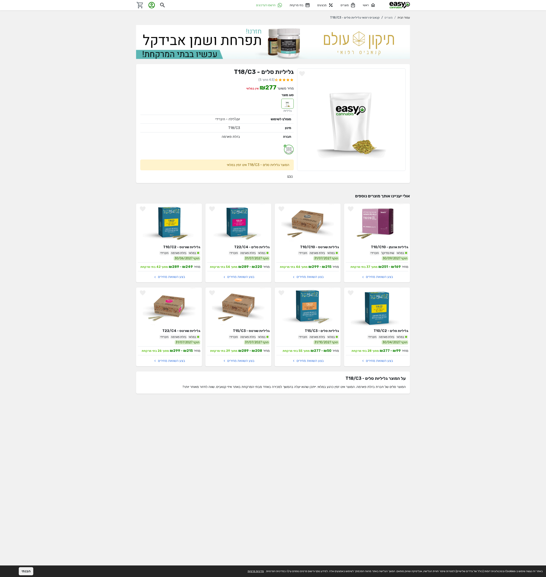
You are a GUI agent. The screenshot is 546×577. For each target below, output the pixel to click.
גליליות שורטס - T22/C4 (181, 331)
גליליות (287, 111)
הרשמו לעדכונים (266, 5)
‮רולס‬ (290, 176)
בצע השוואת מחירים (379, 277)
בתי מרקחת (296, 5)
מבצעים (322, 5)
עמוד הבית (404, 17)
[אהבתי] (302, 73)
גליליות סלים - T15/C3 (322, 331)
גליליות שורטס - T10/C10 (319, 247)
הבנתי (26, 571)
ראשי (366, 5)
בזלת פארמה (231, 137)
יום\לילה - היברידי (227, 119)
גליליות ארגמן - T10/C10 (389, 247)
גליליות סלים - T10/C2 (391, 331)
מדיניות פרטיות (256, 571)
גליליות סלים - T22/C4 (252, 247)
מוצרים (345, 5)
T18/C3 (234, 128)
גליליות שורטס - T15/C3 (251, 331)
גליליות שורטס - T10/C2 (181, 247)
